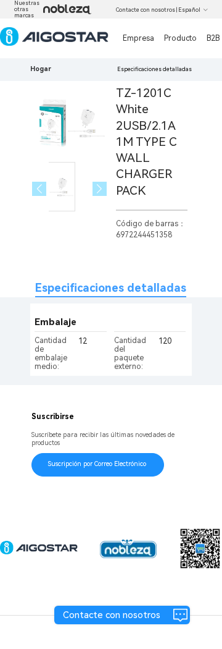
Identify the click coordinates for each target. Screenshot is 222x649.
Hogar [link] (40, 69)
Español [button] (189, 10)
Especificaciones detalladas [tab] (110, 287)
